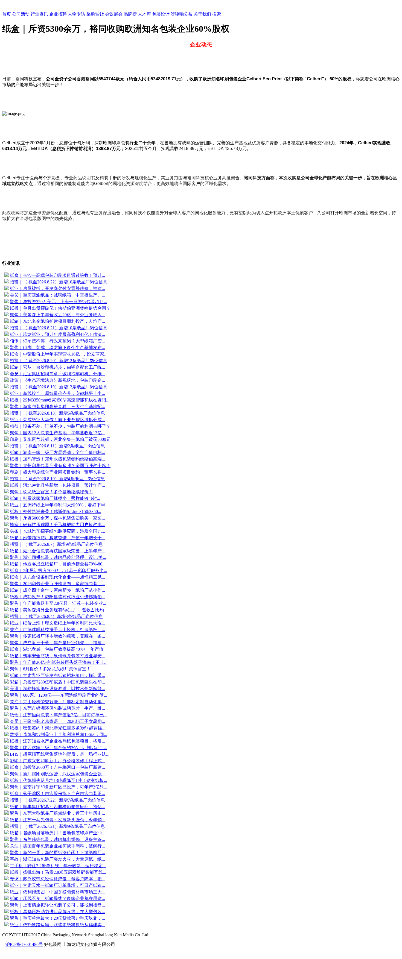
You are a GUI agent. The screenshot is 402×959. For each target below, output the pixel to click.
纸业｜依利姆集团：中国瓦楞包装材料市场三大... (57, 892)
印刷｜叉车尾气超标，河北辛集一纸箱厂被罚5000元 (60, 439)
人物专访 (76, 14)
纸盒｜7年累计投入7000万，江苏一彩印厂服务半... (58, 570)
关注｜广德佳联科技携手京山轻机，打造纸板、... (57, 629)
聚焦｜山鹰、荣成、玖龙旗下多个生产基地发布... (57, 347)
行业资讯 (39, 14)
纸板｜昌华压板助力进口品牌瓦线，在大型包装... (57, 911)
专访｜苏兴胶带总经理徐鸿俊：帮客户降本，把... (57, 878)
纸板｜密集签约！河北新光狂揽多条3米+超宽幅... (57, 728)
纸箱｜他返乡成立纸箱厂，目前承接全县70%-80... (58, 564)
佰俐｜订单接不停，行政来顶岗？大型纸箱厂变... (57, 341)
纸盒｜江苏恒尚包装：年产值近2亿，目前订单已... (58, 714)
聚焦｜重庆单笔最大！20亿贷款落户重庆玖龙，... (57, 918)
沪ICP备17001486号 (24, 944)
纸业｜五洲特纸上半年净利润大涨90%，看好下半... (59, 505)
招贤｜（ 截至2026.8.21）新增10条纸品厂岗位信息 (58, 327)
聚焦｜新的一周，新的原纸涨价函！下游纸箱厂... (57, 852)
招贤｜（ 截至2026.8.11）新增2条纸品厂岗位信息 (57, 446)
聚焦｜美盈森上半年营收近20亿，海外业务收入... (57, 314)
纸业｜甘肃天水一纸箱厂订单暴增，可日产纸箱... (57, 885)
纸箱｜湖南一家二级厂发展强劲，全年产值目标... (57, 452)
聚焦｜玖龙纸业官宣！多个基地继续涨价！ (51, 491)
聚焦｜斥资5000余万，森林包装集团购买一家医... (57, 518)
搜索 (216, 14)
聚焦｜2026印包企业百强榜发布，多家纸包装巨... (57, 583)
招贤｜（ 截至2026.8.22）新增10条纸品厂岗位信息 (58, 282)
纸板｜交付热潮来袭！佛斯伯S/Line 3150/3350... (55, 511)
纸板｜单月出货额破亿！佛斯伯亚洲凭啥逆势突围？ (60, 308)
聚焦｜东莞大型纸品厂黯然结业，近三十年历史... (57, 813)
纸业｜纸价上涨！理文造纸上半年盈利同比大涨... (57, 623)
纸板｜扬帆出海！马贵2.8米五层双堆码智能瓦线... (58, 872)
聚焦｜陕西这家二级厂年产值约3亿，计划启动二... (58, 747)
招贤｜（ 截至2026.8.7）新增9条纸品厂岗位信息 (56, 544)
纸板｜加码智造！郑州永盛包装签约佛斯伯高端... (57, 459)
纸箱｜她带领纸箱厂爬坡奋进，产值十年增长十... (57, 537)
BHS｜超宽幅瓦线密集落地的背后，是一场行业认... (59, 754)
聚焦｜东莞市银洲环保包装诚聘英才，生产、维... (57, 708)
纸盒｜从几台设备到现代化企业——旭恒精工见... (57, 577)
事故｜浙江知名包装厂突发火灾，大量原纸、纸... (57, 859)
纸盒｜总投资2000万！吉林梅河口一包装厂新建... (57, 767)
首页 (6, 14)
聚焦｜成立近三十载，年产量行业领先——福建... (57, 642)
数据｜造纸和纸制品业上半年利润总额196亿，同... (58, 734)
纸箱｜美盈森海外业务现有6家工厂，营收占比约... (58, 610)
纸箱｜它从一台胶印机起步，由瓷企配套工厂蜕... (57, 367)
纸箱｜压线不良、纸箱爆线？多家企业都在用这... (57, 898)
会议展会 (114, 14)
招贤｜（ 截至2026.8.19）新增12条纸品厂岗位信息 (58, 387)
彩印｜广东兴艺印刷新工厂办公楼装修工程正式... (57, 760)
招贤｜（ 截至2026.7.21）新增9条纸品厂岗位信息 (57, 826)
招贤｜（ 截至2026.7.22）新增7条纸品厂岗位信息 (57, 800)
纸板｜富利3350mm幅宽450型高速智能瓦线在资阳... (59, 400)
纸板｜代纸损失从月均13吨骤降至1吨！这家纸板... (58, 780)
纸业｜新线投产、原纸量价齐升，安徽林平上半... (57, 393)
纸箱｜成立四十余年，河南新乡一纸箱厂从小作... (57, 590)
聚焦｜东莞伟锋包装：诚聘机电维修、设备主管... (57, 839)
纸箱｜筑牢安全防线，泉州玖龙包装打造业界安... (57, 655)
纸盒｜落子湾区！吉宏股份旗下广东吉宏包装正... (57, 793)
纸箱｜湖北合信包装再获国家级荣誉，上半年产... (57, 551)
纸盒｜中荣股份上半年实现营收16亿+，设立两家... (58, 354)
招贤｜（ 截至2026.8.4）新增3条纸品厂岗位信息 (56, 616)
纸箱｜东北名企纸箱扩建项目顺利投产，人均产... (57, 321)
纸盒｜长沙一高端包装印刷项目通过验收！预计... (57, 275)
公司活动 (21, 14)
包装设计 (161, 14)
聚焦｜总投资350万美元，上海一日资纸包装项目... (58, 301)
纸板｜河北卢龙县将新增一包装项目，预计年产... (57, 485)
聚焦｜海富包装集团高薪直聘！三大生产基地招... (57, 406)
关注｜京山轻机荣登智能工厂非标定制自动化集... (57, 701)
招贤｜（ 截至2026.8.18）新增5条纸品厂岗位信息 (57, 413)
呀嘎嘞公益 (182, 14)
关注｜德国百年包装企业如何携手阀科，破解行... (57, 846)
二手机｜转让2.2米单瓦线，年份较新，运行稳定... (58, 865)
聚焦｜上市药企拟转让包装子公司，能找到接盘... (57, 905)
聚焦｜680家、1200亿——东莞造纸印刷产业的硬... (58, 695)
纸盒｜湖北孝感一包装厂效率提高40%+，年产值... (58, 649)
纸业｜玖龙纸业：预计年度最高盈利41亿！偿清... (57, 334)
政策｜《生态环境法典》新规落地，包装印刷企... (57, 380)
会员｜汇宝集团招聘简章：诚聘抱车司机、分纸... (57, 373)
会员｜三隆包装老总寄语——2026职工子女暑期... (57, 721)
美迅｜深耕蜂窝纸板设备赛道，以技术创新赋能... (57, 688)
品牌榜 (130, 14)
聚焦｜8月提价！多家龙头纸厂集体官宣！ (50, 669)
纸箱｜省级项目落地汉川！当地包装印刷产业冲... (57, 833)
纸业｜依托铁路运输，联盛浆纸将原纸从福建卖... (57, 924)
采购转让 (95, 14)
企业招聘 (58, 14)
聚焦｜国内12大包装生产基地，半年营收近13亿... (57, 432)
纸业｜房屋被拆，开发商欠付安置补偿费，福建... (57, 288)
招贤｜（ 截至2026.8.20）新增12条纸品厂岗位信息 (58, 360)
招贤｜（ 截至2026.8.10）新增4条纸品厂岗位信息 (57, 478)
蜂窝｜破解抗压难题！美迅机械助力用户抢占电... (57, 524)
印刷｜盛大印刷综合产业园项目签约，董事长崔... (57, 472)
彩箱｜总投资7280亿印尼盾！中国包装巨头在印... (57, 682)
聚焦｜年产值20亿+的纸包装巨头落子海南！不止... (58, 662)
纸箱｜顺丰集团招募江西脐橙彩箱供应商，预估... (57, 806)
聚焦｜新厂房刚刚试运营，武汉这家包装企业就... (57, 774)
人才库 (144, 14)
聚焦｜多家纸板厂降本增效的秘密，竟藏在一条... (57, 636)
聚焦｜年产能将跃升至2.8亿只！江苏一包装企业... (58, 603)
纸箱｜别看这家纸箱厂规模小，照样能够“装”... (55, 498)
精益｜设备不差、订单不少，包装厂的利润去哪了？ (60, 426)
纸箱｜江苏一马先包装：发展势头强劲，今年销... (57, 819)
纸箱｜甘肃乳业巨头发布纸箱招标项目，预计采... (57, 675)
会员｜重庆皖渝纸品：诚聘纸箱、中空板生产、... (57, 295)
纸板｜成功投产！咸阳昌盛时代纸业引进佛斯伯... (57, 596)
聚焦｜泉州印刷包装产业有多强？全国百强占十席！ (60, 465)
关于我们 (202, 14)
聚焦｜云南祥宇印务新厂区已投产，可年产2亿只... (58, 787)
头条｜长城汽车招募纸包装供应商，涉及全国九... (57, 531)
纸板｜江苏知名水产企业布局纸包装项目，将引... (57, 741)
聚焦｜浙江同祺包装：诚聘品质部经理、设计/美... (58, 557)
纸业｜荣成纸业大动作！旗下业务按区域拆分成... (57, 419)
